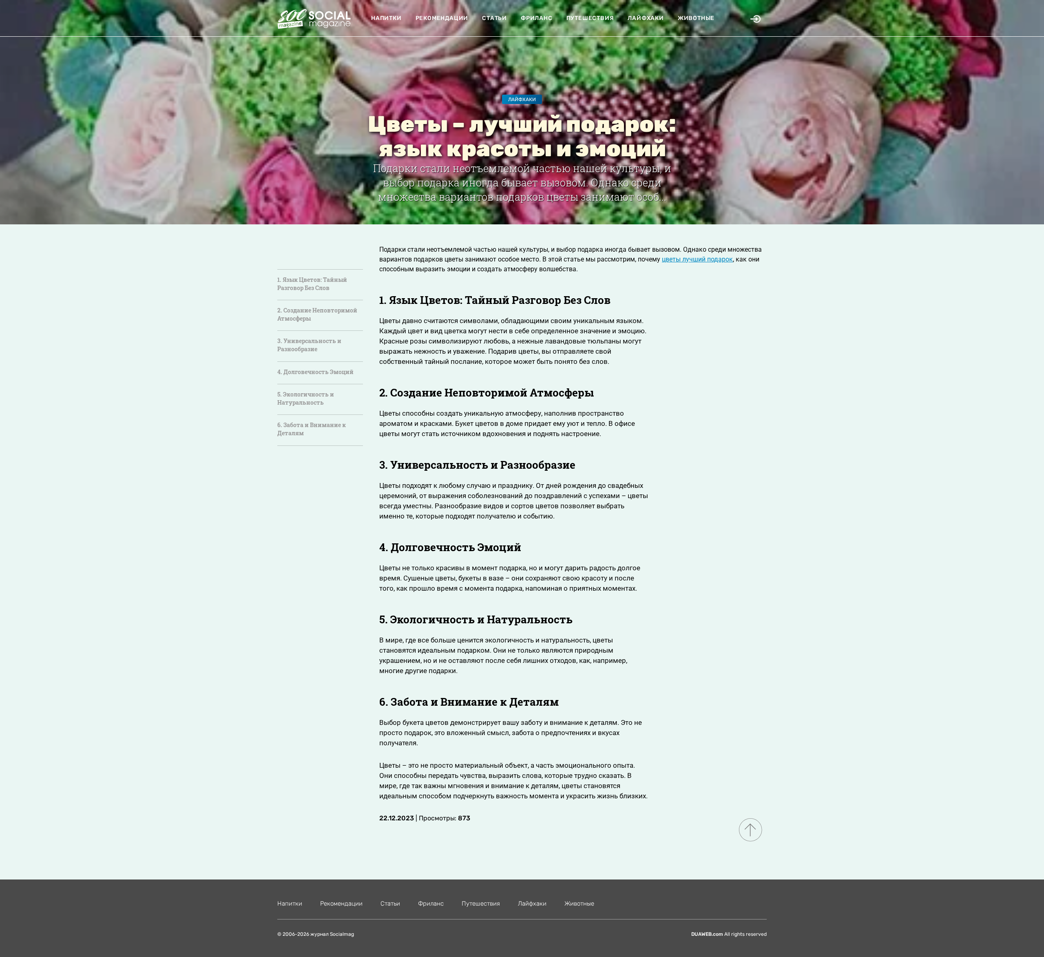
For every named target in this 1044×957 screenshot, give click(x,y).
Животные (696, 18)
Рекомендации (442, 18)
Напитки (386, 18)
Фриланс (537, 18)
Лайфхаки (646, 18)
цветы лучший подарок (697, 259)
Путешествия (590, 18)
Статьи (494, 18)
